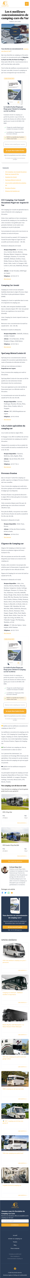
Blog (15, 1245)
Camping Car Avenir (11, 177)
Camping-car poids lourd (15, 1254)
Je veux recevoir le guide (15, 927)
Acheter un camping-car (15, 1238)
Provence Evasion (10, 188)
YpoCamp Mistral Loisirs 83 (13, 180)
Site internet (7, 279)
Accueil (15, 1235)
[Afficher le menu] (27, 4)
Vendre (15, 1242)
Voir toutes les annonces (15, 861)
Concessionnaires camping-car (15, 1258)
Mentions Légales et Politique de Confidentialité (15, 1275)
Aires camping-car (15, 1256)
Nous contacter (15, 1248)
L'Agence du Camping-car (12, 191)
